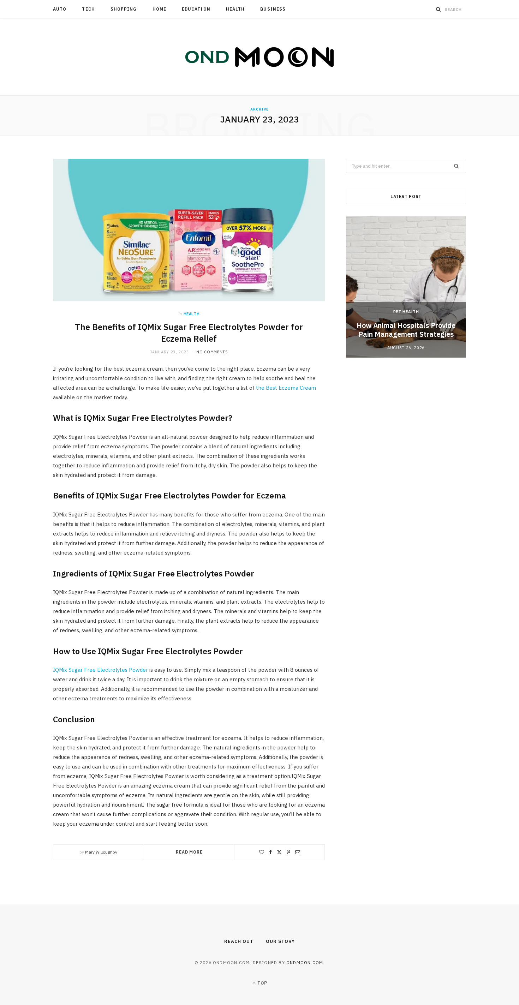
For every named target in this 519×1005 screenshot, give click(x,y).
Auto (59, 9)
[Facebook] (270, 852)
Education (196, 9)
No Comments (212, 351)
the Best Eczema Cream (286, 387)
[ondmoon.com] (259, 57)
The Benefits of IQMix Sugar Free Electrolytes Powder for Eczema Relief (189, 332)
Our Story (280, 941)
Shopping (124, 9)
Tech (88, 9)
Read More (189, 852)
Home (159, 9)
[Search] (438, 9)
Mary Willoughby (101, 852)
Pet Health (406, 311)
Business (273, 9)
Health (235, 9)
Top (261, 983)
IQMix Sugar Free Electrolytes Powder (100, 669)
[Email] (297, 852)
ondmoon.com (304, 962)
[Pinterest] (288, 852)
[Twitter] (279, 852)
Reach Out (238, 941)
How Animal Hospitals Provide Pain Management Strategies (406, 330)
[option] (406, 287)
